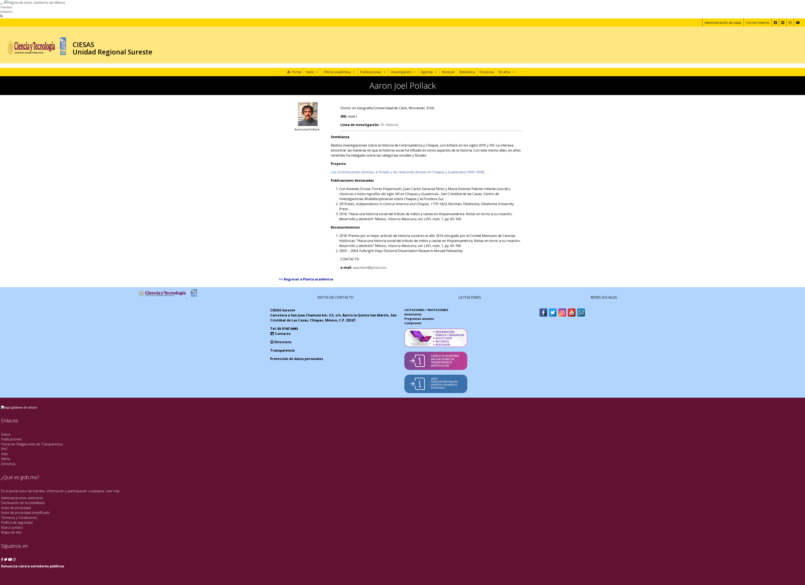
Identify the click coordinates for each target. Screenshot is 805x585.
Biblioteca (467, 72)
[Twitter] (553, 312)
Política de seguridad (16, 522)
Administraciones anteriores (22, 497)
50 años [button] (504, 72)
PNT (4, 448)
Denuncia (8, 463)
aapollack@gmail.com (369, 267)
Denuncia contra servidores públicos (32, 566)
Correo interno (758, 22)
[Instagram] (562, 312)
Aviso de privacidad (16, 507)
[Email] (581, 312)
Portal (296, 72)
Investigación (401, 72)
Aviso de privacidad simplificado (25, 512)
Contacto (282, 333)
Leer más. (112, 491)
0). (408, 172)
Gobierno (6, 12)
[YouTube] (571, 312)
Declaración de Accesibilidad (22, 502)
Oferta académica (337, 72)
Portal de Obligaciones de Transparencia (32, 444)
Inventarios (413, 314)
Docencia (486, 72)
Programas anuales (419, 319)
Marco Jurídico (12, 527)
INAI (4, 453)
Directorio (282, 342)
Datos (5, 434)
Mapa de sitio (11, 532)
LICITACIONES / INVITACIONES (426, 310)
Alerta (5, 458)
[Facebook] (543, 312)
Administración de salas (723, 22)
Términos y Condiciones (19, 517)
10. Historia (389, 124)
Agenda (427, 72)
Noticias (448, 72)
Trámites (6, 7)
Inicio (310, 72)
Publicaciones (370, 72)
